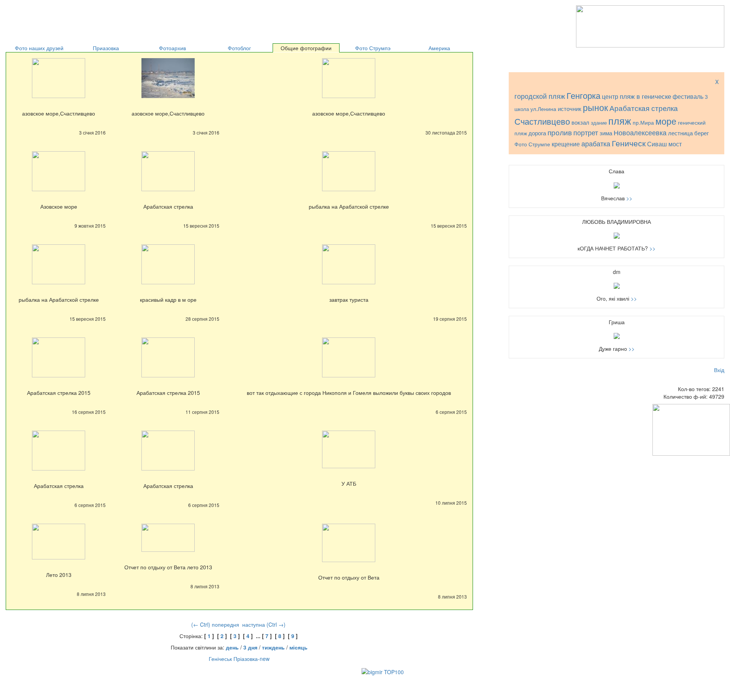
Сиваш (657, 143)
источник (569, 108)
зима (606, 133)
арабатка (595, 143)
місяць (298, 647)
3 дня (250, 647)
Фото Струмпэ (372, 48)
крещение (566, 143)
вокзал (580, 122)
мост (675, 143)
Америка (439, 48)
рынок (595, 107)
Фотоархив (172, 48)
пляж (619, 120)
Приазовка (106, 48)
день (232, 647)
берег (701, 133)
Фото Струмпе (532, 144)
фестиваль (688, 96)
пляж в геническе (645, 96)
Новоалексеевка (640, 132)
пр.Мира (643, 122)
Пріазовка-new (251, 658)
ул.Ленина (543, 108)
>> (629, 198)
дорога (537, 133)
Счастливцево (542, 121)
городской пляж (539, 96)
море (665, 121)
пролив (560, 132)
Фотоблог (239, 48)
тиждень (273, 647)
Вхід (719, 370)
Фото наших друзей (39, 48)
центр (610, 96)
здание (599, 122)
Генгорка (583, 95)
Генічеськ (220, 658)
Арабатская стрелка (643, 108)
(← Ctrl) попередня (215, 624)
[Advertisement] (98, 15)
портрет (585, 132)
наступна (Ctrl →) (264, 624)
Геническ (629, 143)
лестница (680, 132)
